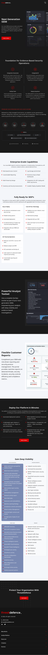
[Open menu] (45, 3)
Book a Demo (6, 38)
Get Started (24, 598)
